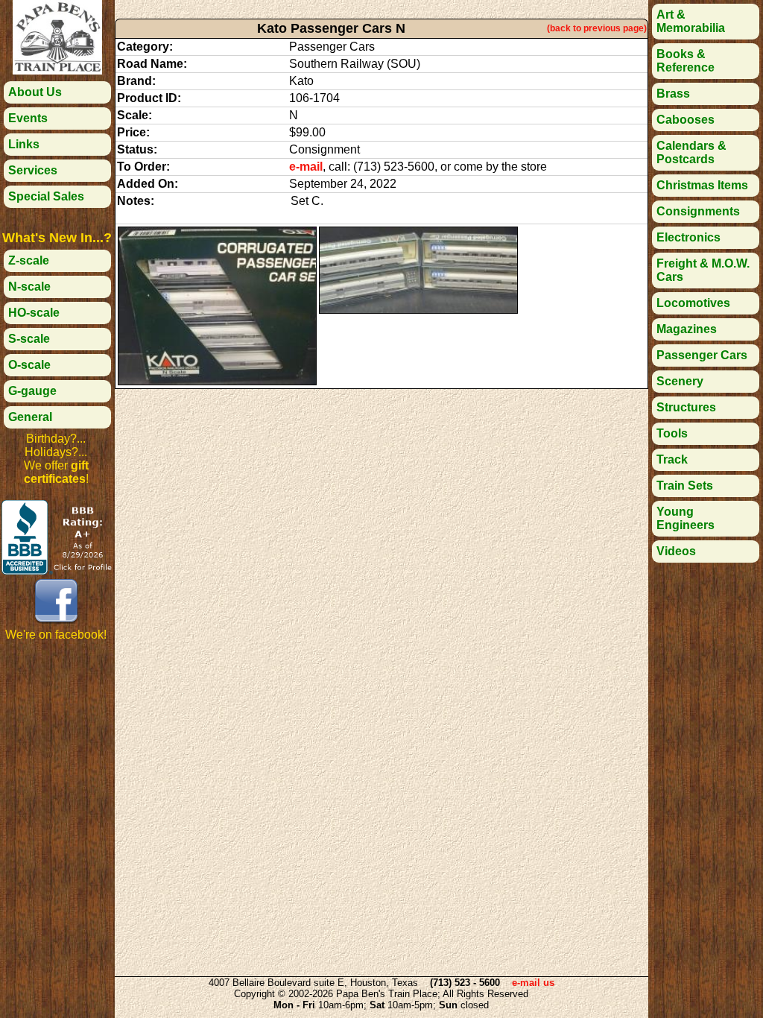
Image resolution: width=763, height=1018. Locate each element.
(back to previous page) (597, 28)
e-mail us (533, 982)
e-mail (306, 166)
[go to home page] (57, 70)
